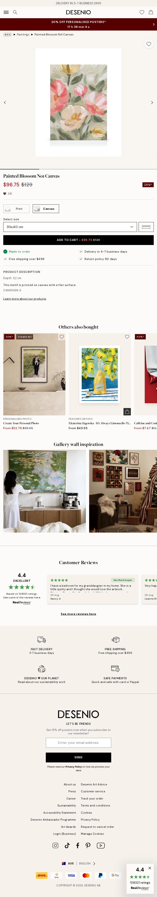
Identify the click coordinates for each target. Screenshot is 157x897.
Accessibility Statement (59, 812)
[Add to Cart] (127, 411)
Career (71, 798)
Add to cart (78, 240)
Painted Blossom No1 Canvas (54, 34)
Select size (11, 219)
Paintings (23, 34)
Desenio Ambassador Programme (53, 819)
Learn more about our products (24, 299)
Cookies (86, 812)
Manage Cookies (92, 834)
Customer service (93, 791)
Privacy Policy (73, 766)
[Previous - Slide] (5, 102)
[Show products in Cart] (150, 12)
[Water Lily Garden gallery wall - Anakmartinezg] (44, 491)
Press (72, 791)
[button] (146, 227)
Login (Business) (64, 834)
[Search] (15, 12)
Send (78, 757)
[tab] (19, 167)
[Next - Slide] (152, 102)
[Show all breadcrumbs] (7, 35)
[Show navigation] (6, 12)
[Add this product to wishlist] (149, 44)
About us (70, 784)
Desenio (90, 885)
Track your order (92, 798)
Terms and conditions (95, 805)
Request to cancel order (97, 827)
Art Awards (68, 827)
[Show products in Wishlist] (141, 12)
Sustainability (66, 805)
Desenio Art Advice (94, 784)
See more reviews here (78, 614)
